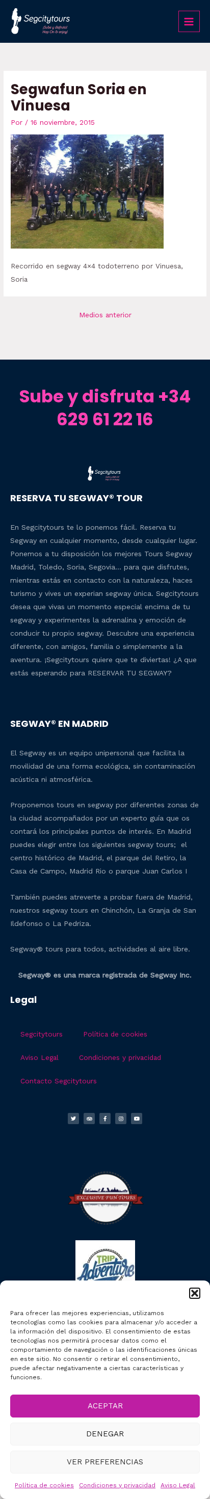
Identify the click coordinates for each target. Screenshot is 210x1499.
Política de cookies (44, 1485)
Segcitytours (41, 1034)
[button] (195, 1293)
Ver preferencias (105, 1461)
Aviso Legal (178, 1485)
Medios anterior (105, 315)
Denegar (105, 1433)
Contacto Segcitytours (58, 1081)
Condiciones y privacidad (117, 1485)
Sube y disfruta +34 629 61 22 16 (105, 407)
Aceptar (105, 1405)
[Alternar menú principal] (189, 21)
